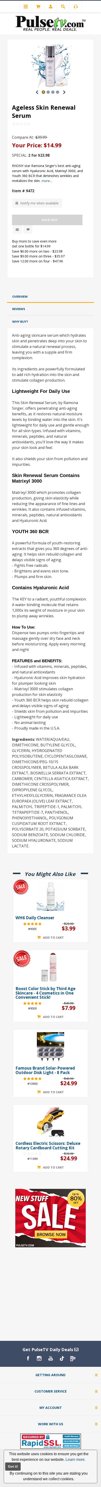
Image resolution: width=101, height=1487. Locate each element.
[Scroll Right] (64, 92)
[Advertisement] (50, 285)
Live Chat (27, 229)
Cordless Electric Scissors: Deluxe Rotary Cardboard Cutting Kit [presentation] (48, 1145)
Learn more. (75, 1460)
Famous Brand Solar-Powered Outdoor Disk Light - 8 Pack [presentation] (45, 1070)
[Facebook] (28, 1358)
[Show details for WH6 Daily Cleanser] (50, 896)
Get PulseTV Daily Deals (48, 1349)
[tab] (50, 296)
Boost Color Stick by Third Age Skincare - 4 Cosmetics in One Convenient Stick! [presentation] (45, 993)
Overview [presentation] (20, 296)
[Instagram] (39, 1358)
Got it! (13, 1466)
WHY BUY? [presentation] (20, 321)
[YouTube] (50, 1358)
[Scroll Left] (37, 92)
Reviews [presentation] (18, 309)
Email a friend (17, 229)
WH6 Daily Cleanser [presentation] (35, 918)
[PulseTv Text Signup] (73, 1358)
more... (46, 180)
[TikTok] (62, 1358)
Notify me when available (39, 203)
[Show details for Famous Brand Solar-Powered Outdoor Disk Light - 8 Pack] (50, 1046)
